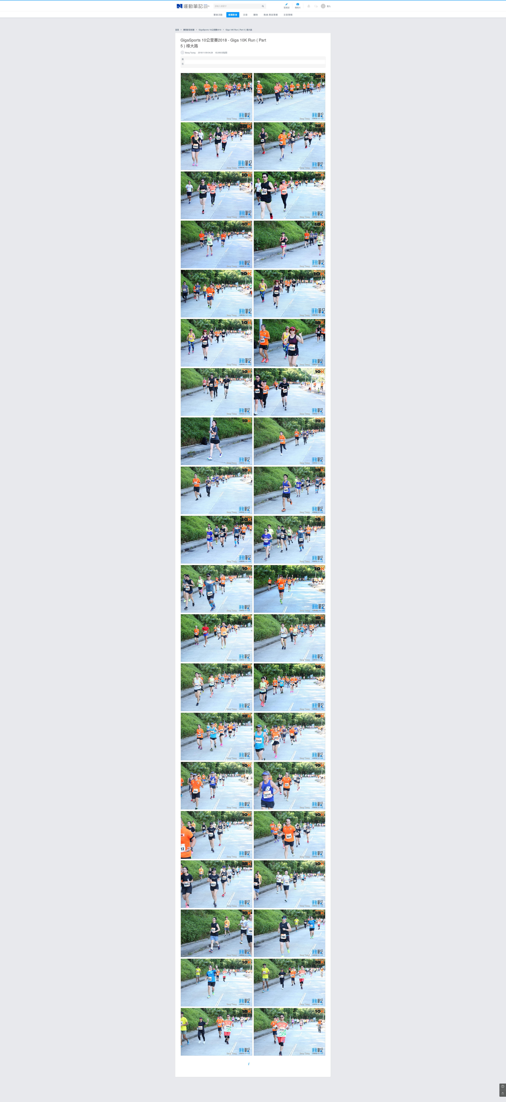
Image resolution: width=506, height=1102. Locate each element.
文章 (245, 14)
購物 (255, 14)
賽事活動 (218, 14)
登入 (329, 6)
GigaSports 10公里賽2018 (210, 29)
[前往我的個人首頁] (323, 6)
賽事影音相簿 (188, 29)
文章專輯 (288, 14)
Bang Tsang (190, 52)
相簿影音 (232, 14)
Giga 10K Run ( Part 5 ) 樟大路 (239, 29)
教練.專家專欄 (271, 14)
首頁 (177, 29)
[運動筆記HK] (193, 6)
